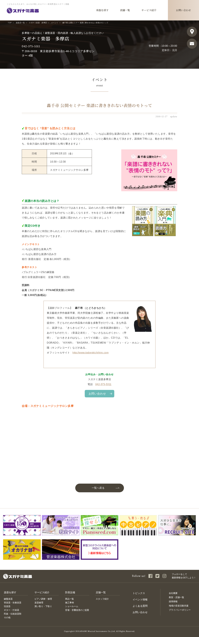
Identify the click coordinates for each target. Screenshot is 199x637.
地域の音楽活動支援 (178, 605)
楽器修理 (39, 602)
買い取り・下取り (43, 606)
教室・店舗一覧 (176, 597)
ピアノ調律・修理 (43, 599)
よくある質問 (140, 606)
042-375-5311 (31, 46)
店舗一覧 (101, 592)
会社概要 (173, 593)
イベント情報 (140, 599)
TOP (10, 23)
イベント (54, 23)
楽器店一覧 (20, 23)
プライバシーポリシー (180, 610)
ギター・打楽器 (11, 610)
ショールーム (71, 606)
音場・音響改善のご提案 (77, 610)
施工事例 (69, 602)
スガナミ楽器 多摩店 (38, 23)
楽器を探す (10, 592)
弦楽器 (7, 606)
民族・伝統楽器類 (12, 613)
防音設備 (70, 592)
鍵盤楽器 (8, 599)
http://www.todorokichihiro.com (90, 352)
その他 (7, 617)
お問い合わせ (97, 393)
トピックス (139, 593)
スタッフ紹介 (102, 599)
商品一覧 (69, 599)
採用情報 (173, 601)
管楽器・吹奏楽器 (12, 602)
